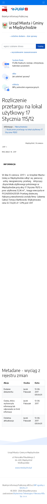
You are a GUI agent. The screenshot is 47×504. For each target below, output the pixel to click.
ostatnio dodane (18, 36)
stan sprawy (32, 36)
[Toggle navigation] (43, 2)
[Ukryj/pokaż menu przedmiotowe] (3, 2)
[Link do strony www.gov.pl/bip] (6, 9)
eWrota (15, 84)
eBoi (14, 73)
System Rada (17, 60)
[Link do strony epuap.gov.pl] (19, 9)
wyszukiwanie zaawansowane (24, 52)
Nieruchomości (21, 127)
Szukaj (40, 46)
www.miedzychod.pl (23, 468)
